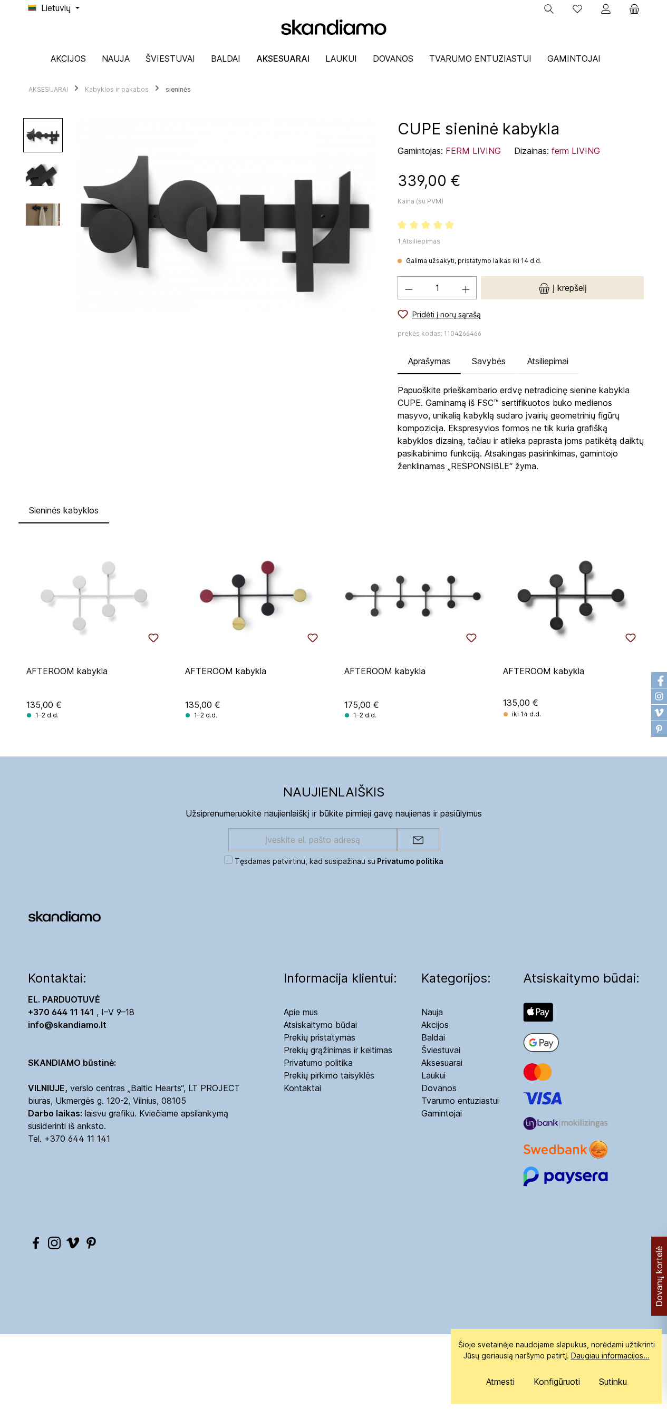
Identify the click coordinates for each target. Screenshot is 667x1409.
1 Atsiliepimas (419, 241)
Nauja (432, 1012)
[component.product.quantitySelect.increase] (466, 287)
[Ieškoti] (548, 9)
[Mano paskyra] (605, 9)
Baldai (433, 1037)
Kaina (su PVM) (420, 201)
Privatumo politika (318, 1062)
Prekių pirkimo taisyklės (329, 1075)
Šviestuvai (440, 1050)
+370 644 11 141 (77, 1138)
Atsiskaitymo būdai (320, 1024)
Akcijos (435, 1024)
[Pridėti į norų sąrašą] (153, 637)
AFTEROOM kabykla (67, 671)
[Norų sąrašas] (577, 9)
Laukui (433, 1075)
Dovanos (439, 1088)
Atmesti (500, 1381)
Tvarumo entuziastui (460, 1100)
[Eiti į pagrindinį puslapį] (334, 26)
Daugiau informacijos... (610, 1355)
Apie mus (301, 1012)
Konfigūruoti (557, 1381)
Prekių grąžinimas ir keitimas (338, 1050)
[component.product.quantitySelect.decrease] (409, 287)
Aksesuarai (441, 1062)
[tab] (429, 361)
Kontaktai (302, 1088)
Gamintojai (441, 1113)
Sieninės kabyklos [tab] (64, 510)
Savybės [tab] (489, 361)
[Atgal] (81, 216)
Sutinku (613, 1381)
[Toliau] (368, 216)
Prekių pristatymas (319, 1037)
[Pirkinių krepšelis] (631, 9)
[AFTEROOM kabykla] (95, 596)
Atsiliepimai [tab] (547, 361)
